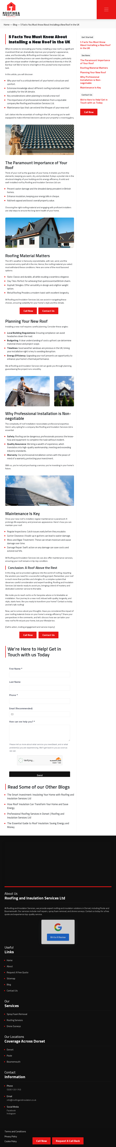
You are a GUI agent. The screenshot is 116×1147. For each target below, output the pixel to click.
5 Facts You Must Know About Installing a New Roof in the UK (95, 45)
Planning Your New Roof (93, 72)
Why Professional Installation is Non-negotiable (90, 80)
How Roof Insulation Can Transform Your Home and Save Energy (37, 806)
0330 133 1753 (14, 1089)
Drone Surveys (14, 1026)
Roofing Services (15, 1020)
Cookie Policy (11, 1141)
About (10, 966)
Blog (15, 24)
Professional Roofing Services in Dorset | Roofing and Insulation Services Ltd (35, 816)
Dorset (10, 1049)
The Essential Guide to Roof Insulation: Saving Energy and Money (38, 825)
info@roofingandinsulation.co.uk (21, 1100)
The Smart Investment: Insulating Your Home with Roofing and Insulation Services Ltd (40, 797)
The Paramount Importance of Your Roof (95, 61)
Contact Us (48, 311)
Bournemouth (13, 1061)
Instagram (11, 1113)
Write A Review (58, 937)
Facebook (11, 1110)
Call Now (41, 1141)
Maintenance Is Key (90, 87)
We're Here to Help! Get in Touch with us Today (94, 101)
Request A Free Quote (17, 972)
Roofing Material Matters (94, 68)
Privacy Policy (11, 1136)
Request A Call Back (68, 1141)
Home (7, 24)
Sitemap (11, 978)
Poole (9, 1055)
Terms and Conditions (15, 1131)
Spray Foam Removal (17, 1014)
